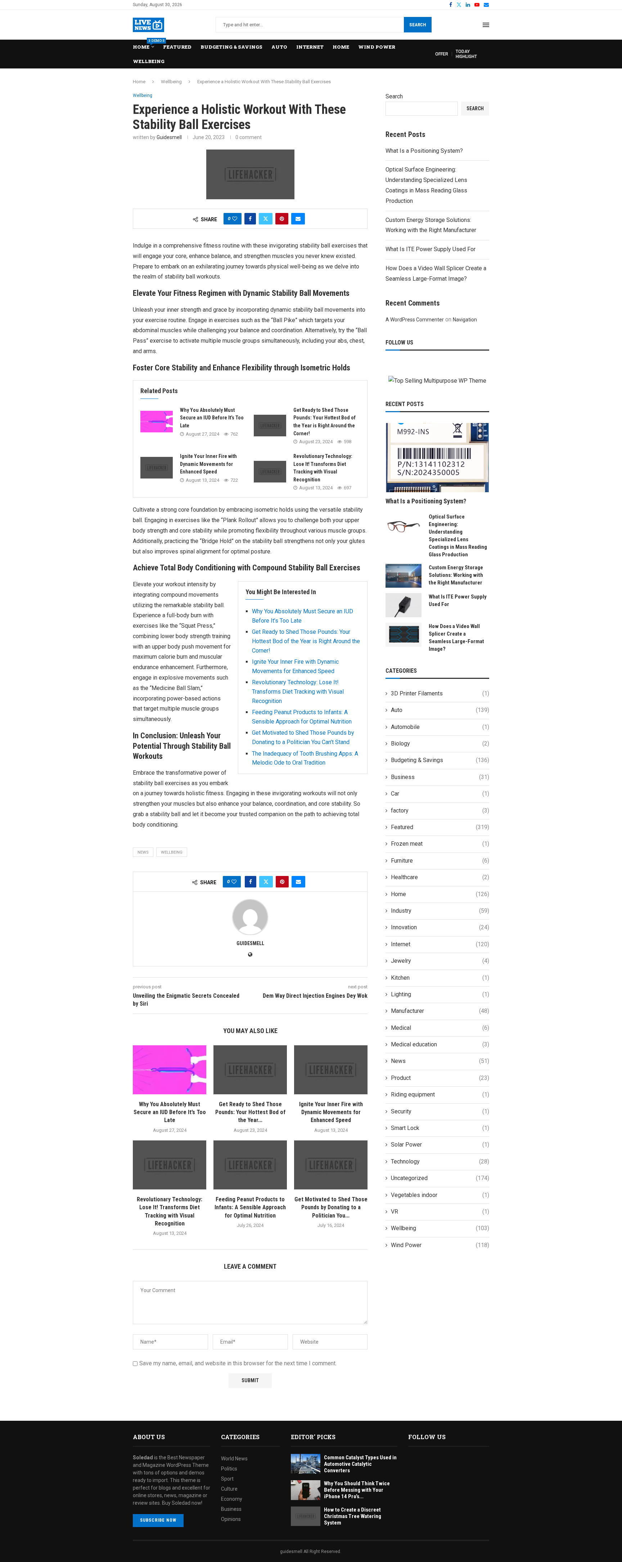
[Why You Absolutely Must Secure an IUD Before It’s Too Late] (156, 421)
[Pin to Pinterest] (281, 218)
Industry (440, 910)
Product (440, 1077)
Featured (177, 47)
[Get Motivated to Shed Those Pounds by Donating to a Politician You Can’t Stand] (331, 1164)
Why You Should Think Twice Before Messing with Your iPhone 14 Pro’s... (357, 1490)
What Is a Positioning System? (424, 150)
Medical (440, 1027)
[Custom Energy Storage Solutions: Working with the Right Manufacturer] (404, 576)
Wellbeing (148, 61)
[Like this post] (234, 218)
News (440, 1061)
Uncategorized (440, 1178)
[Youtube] (477, 5)
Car (440, 793)
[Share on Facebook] (250, 218)
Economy (231, 1498)
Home (143, 45)
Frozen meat (440, 843)
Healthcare (440, 877)
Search (417, 24)
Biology (440, 743)
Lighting (440, 994)
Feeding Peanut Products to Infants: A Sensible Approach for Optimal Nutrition (250, 1207)
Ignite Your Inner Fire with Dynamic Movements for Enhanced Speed (208, 464)
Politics (229, 1468)
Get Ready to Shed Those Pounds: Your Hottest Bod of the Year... (250, 1112)
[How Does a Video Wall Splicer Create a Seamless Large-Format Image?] (404, 635)
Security (440, 1111)
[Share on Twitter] (265, 218)
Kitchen (440, 977)
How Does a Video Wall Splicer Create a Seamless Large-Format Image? (456, 637)
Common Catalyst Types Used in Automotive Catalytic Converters (360, 1464)
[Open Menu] (486, 25)
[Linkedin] (467, 5)
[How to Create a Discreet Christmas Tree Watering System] (305, 1516)
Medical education (440, 1044)
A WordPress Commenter (415, 319)
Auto (279, 47)
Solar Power (440, 1144)
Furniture (440, 860)
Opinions (231, 1519)
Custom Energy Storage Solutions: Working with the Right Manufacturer (456, 575)
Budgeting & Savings (231, 47)
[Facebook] (450, 5)
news (143, 852)
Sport (227, 1478)
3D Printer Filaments (440, 693)
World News (234, 1458)
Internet (310, 47)
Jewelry (440, 960)
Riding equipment (440, 1094)
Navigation (465, 319)
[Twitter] (459, 5)
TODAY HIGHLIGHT (466, 54)
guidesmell (169, 137)
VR (440, 1211)
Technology (440, 1161)
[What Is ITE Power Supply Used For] (404, 605)
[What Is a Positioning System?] (437, 457)
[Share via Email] (298, 218)
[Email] (486, 5)
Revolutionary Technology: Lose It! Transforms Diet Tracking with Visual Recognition (298, 691)
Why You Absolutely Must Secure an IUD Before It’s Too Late (212, 417)
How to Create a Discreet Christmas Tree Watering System (352, 1516)
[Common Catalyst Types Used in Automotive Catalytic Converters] (305, 1464)
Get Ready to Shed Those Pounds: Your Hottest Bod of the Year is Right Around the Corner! (306, 641)
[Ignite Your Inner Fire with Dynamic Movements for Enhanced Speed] (156, 468)
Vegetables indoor (440, 1195)
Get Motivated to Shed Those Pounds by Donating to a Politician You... (331, 1207)
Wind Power (376, 47)
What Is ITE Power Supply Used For (430, 249)
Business (440, 777)
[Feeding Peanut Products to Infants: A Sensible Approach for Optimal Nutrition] (250, 1164)
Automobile (440, 727)
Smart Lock (440, 1128)
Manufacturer (440, 1010)
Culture (229, 1488)
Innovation (440, 927)
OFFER (441, 54)
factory (440, 810)
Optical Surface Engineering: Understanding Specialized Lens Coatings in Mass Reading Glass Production (458, 535)
